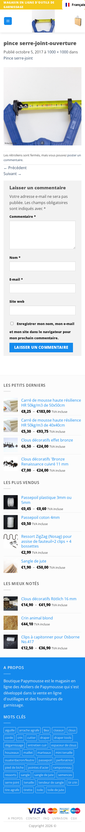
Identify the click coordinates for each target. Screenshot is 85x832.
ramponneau (62, 767)
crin (20, 737)
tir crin (72, 782)
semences (65, 775)
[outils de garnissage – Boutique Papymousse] (43, 21)
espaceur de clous (63, 745)
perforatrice (64, 760)
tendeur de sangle (51, 782)
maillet (28, 752)
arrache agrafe (29, 730)
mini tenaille (63, 752)
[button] (8, 21)
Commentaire (22, 216)
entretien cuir (37, 745)
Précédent (15, 167)
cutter (31, 737)
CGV (74, 818)
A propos (15, 818)
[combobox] (73, 4)
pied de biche (14, 767)
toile (40, 790)
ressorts (10, 775)
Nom (15, 257)
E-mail (16, 279)
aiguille (10, 730)
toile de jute (55, 790)
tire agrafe (12, 790)
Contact (33, 818)
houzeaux (12, 752)
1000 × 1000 (57, 52)
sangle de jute (44, 775)
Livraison (60, 818)
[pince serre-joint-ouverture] (42, 105)
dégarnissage (14, 745)
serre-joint (12, 782)
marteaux (44, 752)
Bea (46, 730)
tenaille (29, 782)
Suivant (12, 173)
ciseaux (58, 730)
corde (9, 737)
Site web (16, 301)
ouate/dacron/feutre (19, 760)
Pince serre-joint (18, 58)
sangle (25, 775)
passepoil (45, 760)
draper (45, 737)
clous (72, 730)
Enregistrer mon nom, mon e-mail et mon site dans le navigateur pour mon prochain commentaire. (41, 330)
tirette (28, 790)
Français (76, 4)
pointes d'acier (38, 767)
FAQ (46, 818)
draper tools (62, 737)
